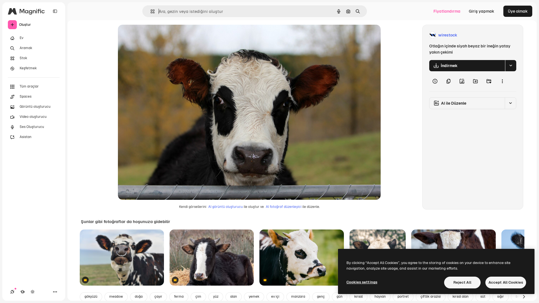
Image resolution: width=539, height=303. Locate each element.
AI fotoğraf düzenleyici (284, 207)
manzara (298, 296)
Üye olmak (518, 11)
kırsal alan (461, 296)
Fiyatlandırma (446, 11)
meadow (116, 296)
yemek (254, 296)
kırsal (358, 296)
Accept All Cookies (505, 282)
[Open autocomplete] (150, 11)
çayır (158, 296)
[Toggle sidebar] (55, 11)
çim (198, 296)
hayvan (380, 296)
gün (339, 296)
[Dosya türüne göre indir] (510, 65)
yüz (215, 296)
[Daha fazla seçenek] (502, 81)
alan (233, 296)
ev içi (275, 296)
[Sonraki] (524, 296)
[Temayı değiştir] (32, 291)
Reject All (462, 282)
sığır (500, 296)
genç (321, 296)
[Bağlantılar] (12, 291)
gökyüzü (90, 296)
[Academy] (22, 291)
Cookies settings (361, 282)
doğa (139, 296)
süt (482, 296)
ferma (179, 296)
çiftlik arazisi (431, 296)
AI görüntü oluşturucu (225, 207)
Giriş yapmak (481, 11)
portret (403, 296)
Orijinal (153, 35)
